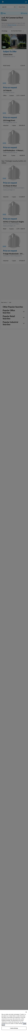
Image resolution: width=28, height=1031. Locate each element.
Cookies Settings (14, 1028)
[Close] (26, 1012)
